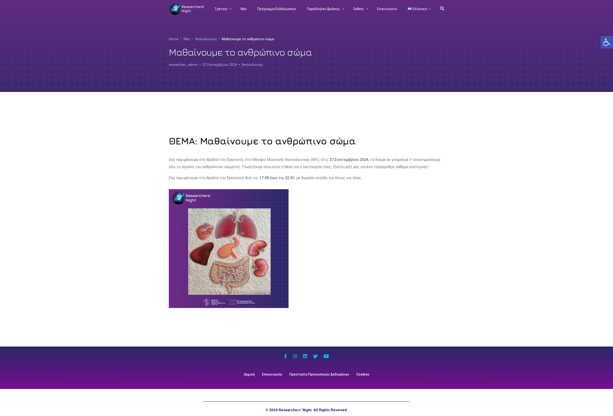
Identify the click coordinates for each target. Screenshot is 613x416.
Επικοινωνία (272, 374)
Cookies (362, 374)
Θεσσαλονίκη (252, 65)
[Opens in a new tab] (285, 357)
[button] (607, 42)
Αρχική (249, 374)
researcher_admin (183, 65)
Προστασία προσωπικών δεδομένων (319, 374)
